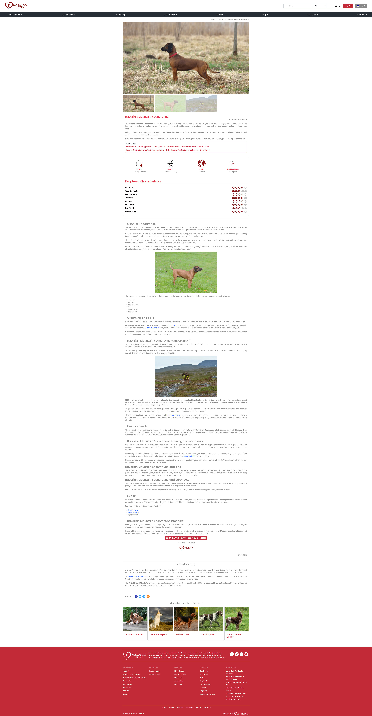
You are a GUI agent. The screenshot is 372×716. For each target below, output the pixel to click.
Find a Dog (178, 684)
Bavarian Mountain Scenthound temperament (182, 147)
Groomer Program (155, 674)
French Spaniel (208, 634)
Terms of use (179, 707)
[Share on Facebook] (136, 597)
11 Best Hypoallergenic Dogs (235, 693)
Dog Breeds (170, 14)
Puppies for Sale (180, 674)
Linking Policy (207, 707)
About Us (126, 671)
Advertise (171, 707)
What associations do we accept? (134, 678)
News (202, 678)
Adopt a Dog (120, 14)
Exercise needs (203, 147)
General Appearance (145, 147)
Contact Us (127, 681)
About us (164, 707)
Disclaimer (198, 707)
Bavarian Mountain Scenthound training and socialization (145, 150)
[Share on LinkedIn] (143, 597)
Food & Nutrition (205, 684)
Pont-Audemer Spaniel (234, 635)
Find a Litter (178, 678)
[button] (246, 58)
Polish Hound (182, 634)
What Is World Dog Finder (132, 674)
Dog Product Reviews (207, 694)
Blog (264, 14)
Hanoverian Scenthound (138, 577)
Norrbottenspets (159, 634)
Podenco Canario (134, 634)
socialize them (189, 456)
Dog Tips (203, 687)
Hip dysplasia (133, 510)
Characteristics (131, 147)
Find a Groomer (68, 14)
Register (348, 6)
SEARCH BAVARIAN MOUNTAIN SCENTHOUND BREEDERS (186, 538)
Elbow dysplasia (134, 512)
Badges (125, 694)
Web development (228, 713)
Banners (126, 691)
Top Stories (204, 674)
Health (168, 150)
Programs (311, 14)
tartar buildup (173, 325)
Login (339, 6)
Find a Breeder (14, 14)
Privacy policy (189, 707)
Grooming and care (159, 147)
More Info (361, 14)
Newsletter (127, 687)
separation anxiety (173, 415)
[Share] (149, 597)
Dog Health (204, 681)
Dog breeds (222, 19)
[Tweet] (140, 597)
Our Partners (127, 684)
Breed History (204, 150)
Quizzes (219, 14)
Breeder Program (154, 671)
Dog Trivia (203, 691)
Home (213, 19)
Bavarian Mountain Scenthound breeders (185, 150)
